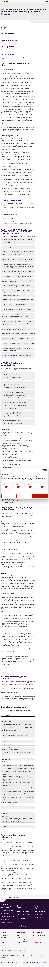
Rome (24, 939)
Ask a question (21, 925)
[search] (45, 2)
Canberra (19, 942)
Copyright (9, 950)
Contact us (3, 942)
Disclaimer (15, 950)
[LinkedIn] (38, 935)
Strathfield (25, 941)
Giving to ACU (4, 940)
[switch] (18, 487)
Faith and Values (4, 935)
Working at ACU (4, 937)
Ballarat (18, 935)
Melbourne (19, 945)
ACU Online (25, 944)
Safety (25, 950)
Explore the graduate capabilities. (8, 149)
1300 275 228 (23, 926)
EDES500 (3, 57)
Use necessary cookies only (9, 496)
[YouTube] (40, 935)
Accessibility (3, 950)
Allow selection (24, 496)
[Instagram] (35, 935)
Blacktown (19, 937)
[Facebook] (33, 935)
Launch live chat (21, 918)
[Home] (6, 3)
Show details (42, 492)
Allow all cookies (40, 496)
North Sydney (24, 936)
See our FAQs (37, 920)
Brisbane (19, 940)
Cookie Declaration (26, 479)
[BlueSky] (45, 935)
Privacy (20, 950)
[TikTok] (42, 935)
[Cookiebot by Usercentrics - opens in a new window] (42, 470)
